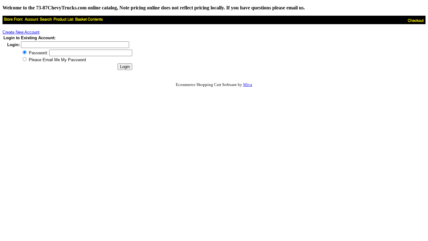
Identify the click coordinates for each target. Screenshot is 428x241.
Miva (247, 84)
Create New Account (21, 32)
